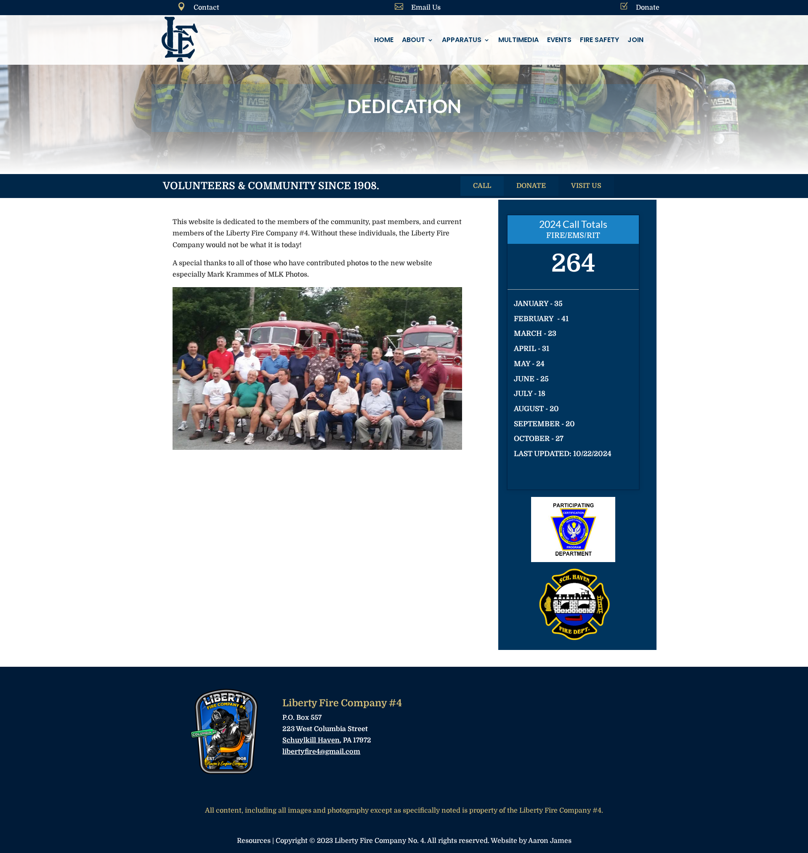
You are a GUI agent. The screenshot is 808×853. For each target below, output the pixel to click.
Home (383, 40)
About (413, 40)
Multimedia (518, 40)
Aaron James (549, 841)
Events (559, 40)
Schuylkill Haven (311, 740)
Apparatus (461, 40)
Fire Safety (599, 40)
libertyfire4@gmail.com (321, 751)
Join (635, 40)
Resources (254, 841)
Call (482, 186)
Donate (531, 186)
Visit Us (586, 186)
